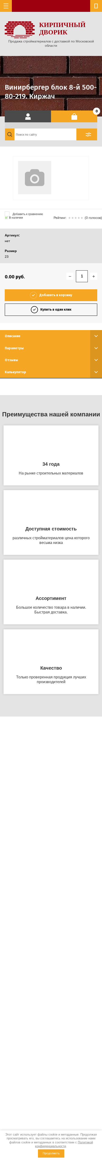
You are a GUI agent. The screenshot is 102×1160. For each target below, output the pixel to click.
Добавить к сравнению (27, 214)
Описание (12, 336)
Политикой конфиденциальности (64, 1144)
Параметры (14, 348)
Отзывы (11, 360)
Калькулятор (15, 372)
